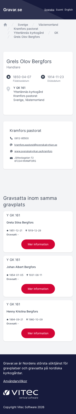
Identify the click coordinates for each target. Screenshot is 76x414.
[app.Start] (5, 25)
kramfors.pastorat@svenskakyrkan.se (35, 144)
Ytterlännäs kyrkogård (29, 32)
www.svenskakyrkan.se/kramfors (33, 151)
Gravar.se (12, 9)
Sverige (23, 24)
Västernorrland (48, 24)
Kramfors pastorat (26, 28)
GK (56, 32)
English (69, 9)
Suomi (59, 9)
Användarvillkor (15, 381)
